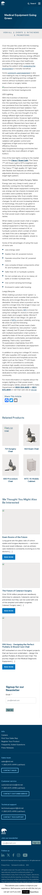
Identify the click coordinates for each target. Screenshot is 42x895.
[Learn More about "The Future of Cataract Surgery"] (21, 575)
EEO (27, 865)
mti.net (34, 390)
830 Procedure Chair (10, 480)
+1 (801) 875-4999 (9, 764)
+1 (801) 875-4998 (9, 788)
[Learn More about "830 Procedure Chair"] (10, 465)
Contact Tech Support (13, 817)
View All (7, 32)
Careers (4, 735)
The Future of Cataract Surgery (17, 590)
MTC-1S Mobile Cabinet (31, 480)
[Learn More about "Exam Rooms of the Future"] (21, 521)
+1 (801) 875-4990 (9, 811)
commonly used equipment (19, 73)
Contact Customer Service (15, 794)
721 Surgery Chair (10, 450)
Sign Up (10, 710)
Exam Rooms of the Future (14, 537)
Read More (9, 556)
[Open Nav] (39, 3)
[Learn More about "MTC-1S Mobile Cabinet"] (31, 465)
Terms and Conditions (17, 865)
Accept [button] (25, 892)
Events (19, 32)
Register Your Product (10, 741)
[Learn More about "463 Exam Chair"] (31, 435)
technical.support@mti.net (12, 808)
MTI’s (14, 320)
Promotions (22, 35)
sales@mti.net (7, 761)
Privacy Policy (5, 865)
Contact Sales (10, 770)
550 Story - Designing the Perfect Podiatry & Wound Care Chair (18, 645)
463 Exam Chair (31, 449)
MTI (25, 310)
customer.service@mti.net (12, 785)
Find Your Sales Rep (9, 738)
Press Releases (7, 748)
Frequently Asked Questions (13, 744)
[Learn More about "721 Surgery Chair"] (10, 435)
